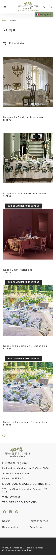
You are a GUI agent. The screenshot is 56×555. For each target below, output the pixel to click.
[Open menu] (5, 7)
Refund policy (10, 527)
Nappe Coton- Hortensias (17, 270)
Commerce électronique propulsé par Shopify (23, 549)
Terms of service (38, 521)
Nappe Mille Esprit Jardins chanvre (23, 117)
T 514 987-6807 (11, 497)
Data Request (37, 527)
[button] (44, 14)
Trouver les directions (19, 502)
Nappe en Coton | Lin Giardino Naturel (25, 193)
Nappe (13, 21)
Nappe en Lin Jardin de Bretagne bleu (25, 346)
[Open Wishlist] (3, 436)
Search (6, 521)
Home (5, 21)
